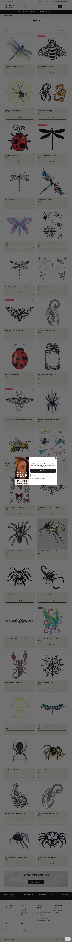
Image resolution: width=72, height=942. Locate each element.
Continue (43, 471)
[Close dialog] (55, 458)
